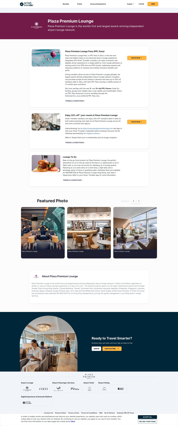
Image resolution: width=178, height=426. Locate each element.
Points (79, 4)
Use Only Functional (147, 421)
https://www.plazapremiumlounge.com (98, 128)
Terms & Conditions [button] (74, 101)
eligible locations (93, 133)
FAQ (100, 413)
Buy (74, 96)
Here (73, 421)
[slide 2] (121, 201)
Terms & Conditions (89, 413)
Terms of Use (73, 413)
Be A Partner (110, 413)
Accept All (147, 417)
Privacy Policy (60, 413)
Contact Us (48, 413)
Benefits (66, 4)
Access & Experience (98, 4)
